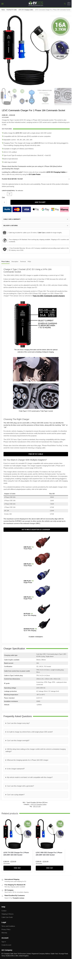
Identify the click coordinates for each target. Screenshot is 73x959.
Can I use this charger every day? (18, 723)
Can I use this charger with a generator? (20, 786)
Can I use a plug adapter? (16, 794)
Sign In (4, 942)
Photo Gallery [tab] (5, 261)
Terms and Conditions (8, 926)
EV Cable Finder (34, 174)
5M (4, 194)
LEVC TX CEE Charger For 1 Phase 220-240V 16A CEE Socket (16, 854)
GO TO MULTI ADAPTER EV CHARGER (36, 529)
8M (9, 194)
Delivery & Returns (10, 225)
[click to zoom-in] (36, 51)
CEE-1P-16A (37, 806)
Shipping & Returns (7, 914)
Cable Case (41, 232)
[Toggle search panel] (65, 3)
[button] (68, 3)
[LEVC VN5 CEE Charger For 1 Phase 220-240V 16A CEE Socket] (49, 834)
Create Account (6, 945)
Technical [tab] (23, 261)
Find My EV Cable (12, 9)
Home (3, 9)
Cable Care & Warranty (12, 219)
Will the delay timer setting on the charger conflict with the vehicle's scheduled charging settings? (36, 750)
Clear (3, 197)
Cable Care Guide (7, 917)
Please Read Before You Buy (12, 179)
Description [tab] (15, 261)
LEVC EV (18, 133)
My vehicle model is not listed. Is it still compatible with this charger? (30, 777)
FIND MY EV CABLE (36, 454)
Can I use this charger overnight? (18, 740)
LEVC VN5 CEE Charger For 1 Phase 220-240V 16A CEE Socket (49, 854)
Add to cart (40, 202)
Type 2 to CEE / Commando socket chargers (49, 296)
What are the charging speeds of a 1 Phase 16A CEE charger (27, 760)
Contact (4, 911)
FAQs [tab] (29, 261)
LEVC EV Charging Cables (26, 9)
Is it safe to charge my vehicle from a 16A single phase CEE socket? (30, 732)
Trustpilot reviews (18, 898)
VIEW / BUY (17, 868)
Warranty (4, 933)
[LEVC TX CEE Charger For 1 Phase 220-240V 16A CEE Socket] (17, 834)
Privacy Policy (6, 929)
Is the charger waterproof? (16, 769)
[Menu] (4, 3)
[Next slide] (69, 51)
